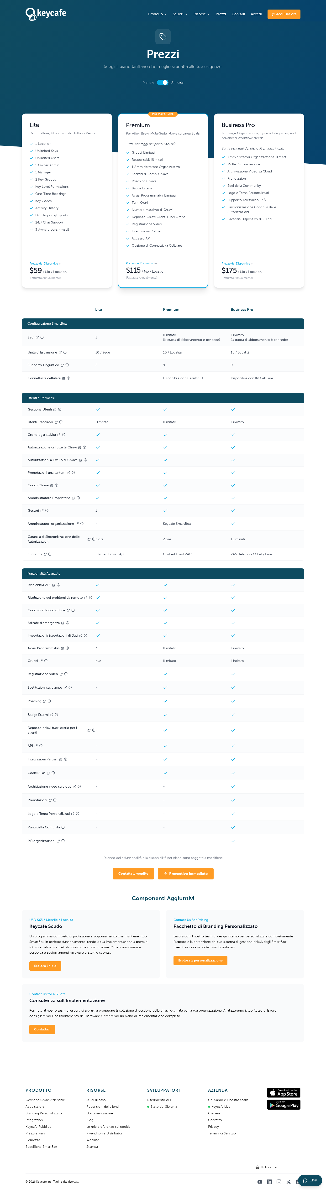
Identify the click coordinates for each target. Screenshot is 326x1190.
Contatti (238, 14)
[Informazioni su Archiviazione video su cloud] (79, 786)
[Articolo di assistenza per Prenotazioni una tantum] (68, 472)
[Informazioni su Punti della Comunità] (63, 827)
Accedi (256, 14)
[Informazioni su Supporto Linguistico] (67, 365)
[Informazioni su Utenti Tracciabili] (61, 422)
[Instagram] (279, 1182)
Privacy (213, 1126)
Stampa (92, 1146)
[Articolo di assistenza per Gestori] (42, 510)
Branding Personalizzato (44, 1113)
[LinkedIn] (269, 1182)
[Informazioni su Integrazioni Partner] (65, 759)
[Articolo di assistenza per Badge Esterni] (51, 715)
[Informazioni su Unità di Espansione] (65, 352)
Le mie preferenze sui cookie (108, 1126)
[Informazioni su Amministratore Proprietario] (78, 497)
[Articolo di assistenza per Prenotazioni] (50, 800)
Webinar (92, 1140)
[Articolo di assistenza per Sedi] (37, 337)
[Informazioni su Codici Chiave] (56, 485)
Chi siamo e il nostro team (228, 1100)
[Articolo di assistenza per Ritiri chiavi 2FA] (53, 585)
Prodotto (155, 14)
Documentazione (99, 1113)
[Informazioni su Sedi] (42, 337)
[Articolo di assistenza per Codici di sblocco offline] (68, 610)
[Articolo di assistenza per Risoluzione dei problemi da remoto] (86, 597)
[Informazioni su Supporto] (50, 554)
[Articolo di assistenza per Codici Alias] (48, 773)
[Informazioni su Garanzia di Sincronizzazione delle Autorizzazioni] (93, 539)
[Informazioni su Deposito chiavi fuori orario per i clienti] (93, 730)
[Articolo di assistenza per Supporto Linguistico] (62, 365)
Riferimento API (159, 1100)
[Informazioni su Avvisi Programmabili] (67, 648)
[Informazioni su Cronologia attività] (63, 434)
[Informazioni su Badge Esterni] (56, 714)
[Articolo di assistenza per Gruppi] (41, 661)
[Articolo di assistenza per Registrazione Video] (61, 674)
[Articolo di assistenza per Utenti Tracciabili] (56, 422)
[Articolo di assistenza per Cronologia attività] (59, 435)
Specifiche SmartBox (42, 1146)
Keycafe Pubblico (39, 1126)
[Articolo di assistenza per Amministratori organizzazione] (77, 523)
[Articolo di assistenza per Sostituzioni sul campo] (65, 687)
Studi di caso (96, 1100)
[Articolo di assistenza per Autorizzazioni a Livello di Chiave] (80, 460)
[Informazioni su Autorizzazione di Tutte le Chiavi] (84, 447)
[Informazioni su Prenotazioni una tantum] (73, 472)
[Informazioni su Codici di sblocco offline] (73, 610)
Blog (89, 1120)
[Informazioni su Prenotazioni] (55, 800)
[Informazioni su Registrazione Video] (66, 674)
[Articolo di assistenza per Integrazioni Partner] (61, 759)
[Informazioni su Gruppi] (45, 660)
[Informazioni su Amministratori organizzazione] (82, 523)
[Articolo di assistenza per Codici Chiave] (51, 485)
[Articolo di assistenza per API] (36, 746)
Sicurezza (33, 1140)
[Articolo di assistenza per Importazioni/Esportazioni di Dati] (80, 635)
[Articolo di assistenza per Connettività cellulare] (63, 378)
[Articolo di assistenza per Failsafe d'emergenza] (62, 623)
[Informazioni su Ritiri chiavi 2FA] (58, 585)
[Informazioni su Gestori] (46, 510)
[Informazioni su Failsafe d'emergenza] (67, 622)
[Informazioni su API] (40, 745)
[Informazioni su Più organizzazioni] (63, 840)
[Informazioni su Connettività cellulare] (68, 378)
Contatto (215, 1120)
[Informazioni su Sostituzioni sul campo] (70, 687)
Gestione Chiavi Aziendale (45, 1100)
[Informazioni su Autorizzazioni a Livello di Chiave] (85, 460)
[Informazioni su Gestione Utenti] (59, 409)
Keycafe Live (220, 1106)
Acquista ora (286, 14)
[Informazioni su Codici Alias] (53, 772)
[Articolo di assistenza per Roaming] (44, 701)
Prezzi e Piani (35, 1133)
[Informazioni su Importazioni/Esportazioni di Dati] (85, 635)
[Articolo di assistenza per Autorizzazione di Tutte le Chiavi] (79, 447)
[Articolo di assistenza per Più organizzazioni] (58, 841)
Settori (178, 14)
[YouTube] (260, 1182)
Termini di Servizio (222, 1133)
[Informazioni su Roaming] (49, 701)
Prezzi (221, 14)
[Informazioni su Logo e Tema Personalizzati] (77, 813)
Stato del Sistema (164, 1106)
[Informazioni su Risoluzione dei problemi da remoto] (90, 597)
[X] (288, 1182)
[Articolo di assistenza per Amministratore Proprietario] (73, 498)
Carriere (214, 1113)
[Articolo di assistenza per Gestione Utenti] (55, 409)
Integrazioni (34, 1120)
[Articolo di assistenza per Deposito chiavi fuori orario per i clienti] (89, 730)
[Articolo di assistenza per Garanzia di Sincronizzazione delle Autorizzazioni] (89, 539)
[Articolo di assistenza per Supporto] (45, 554)
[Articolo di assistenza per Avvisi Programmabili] (62, 648)
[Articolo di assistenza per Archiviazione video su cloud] (74, 786)
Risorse (200, 14)
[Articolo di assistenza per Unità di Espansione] (60, 352)
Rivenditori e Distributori (104, 1133)
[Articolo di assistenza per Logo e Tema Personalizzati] (72, 814)
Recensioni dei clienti (102, 1106)
